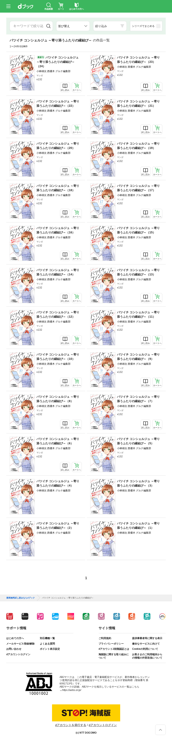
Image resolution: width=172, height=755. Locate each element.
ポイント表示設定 (50, 648)
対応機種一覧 (47, 638)
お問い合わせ (13, 648)
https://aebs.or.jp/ (71, 690)
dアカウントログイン (18, 654)
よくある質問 (47, 643)
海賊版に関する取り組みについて (114, 656)
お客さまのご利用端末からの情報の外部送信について (147, 656)
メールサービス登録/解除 (20, 643)
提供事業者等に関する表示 (147, 638)
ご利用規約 (105, 638)
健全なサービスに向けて (146, 643)
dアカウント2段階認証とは (114, 648)
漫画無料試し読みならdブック (20, 598)
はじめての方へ (15, 638)
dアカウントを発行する (70, 725)
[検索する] (48, 26)
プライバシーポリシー (111, 643)
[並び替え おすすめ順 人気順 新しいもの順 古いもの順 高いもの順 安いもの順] (73, 26)
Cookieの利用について (145, 648)
